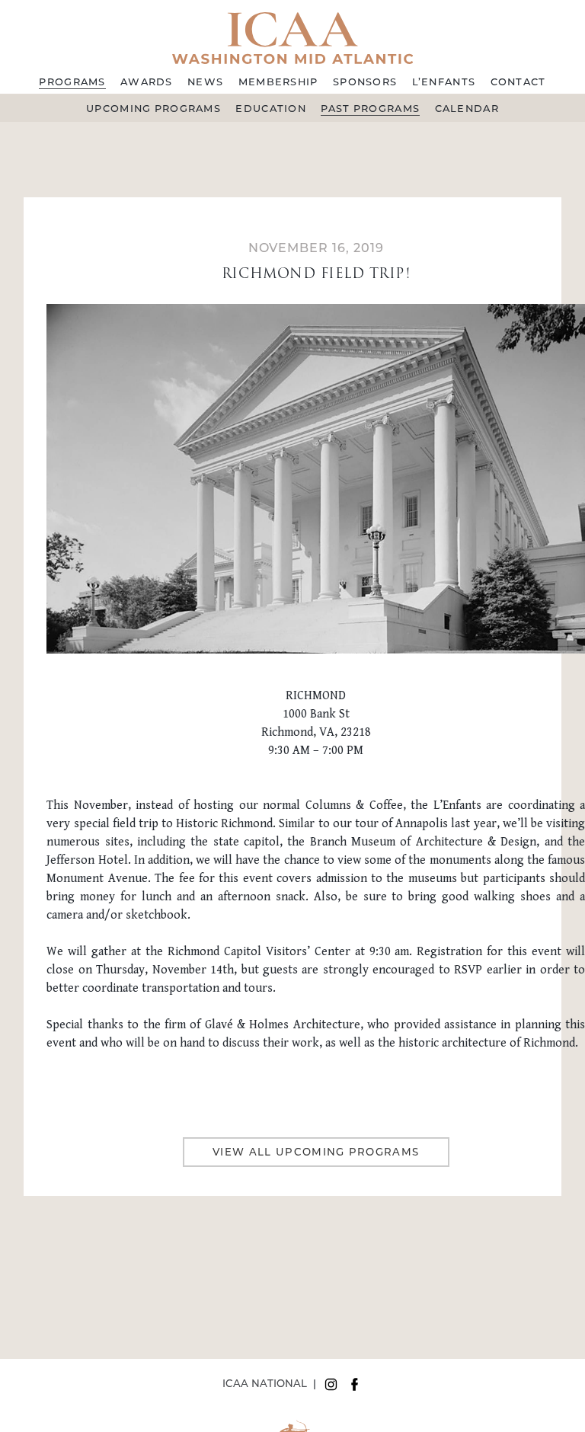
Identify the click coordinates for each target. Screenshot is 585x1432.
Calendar (467, 108)
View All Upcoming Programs (316, 1152)
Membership (278, 81)
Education (270, 108)
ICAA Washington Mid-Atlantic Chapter (292, 36)
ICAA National (264, 1383)
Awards (146, 81)
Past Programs (370, 108)
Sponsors (365, 81)
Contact (518, 81)
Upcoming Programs (153, 108)
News (205, 81)
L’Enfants (444, 81)
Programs (72, 81)
